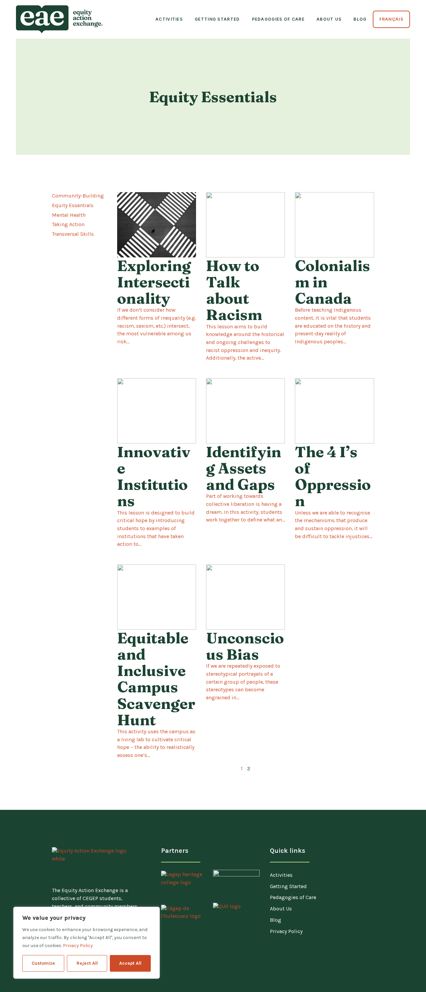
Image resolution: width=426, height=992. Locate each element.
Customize (43, 963)
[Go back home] (59, 19)
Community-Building (78, 196)
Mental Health (69, 215)
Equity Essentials (73, 205)
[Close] (153, 912)
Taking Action (68, 224)
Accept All (130, 963)
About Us (329, 19)
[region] (86, 943)
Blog (359, 19)
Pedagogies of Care (278, 19)
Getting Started (217, 19)
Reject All (87, 963)
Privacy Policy (78, 945)
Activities (169, 19)
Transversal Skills (73, 234)
